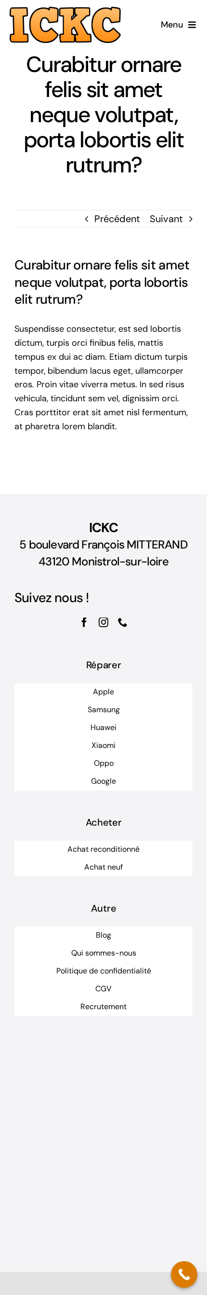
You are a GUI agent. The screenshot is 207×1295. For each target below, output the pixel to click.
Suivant (166, 218)
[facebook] (84, 622)
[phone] (123, 622)
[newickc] (65, 11)
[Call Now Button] (184, 1274)
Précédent (117, 218)
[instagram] (103, 622)
